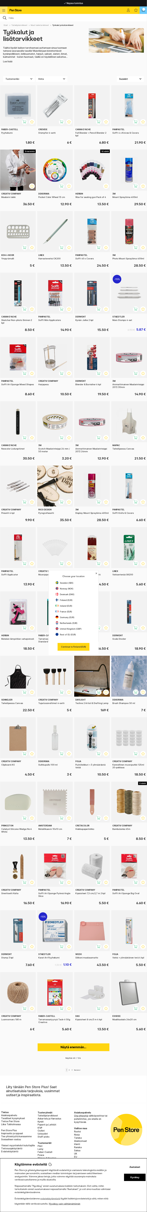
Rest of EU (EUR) (68, 634)
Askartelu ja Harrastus (49, 1118)
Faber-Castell (45, 1152)
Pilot (40, 1146)
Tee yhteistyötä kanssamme (16, 1136)
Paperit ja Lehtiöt (47, 1124)
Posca (41, 1155)
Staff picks (43, 1136)
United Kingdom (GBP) (70, 629)
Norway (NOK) (66, 588)
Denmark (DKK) (67, 594)
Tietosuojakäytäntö (11, 1148)
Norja (77, 1134)
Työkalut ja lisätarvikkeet (63, 25)
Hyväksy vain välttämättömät (64, 1203)
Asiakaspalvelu (9, 1115)
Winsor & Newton (47, 1158)
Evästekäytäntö (9, 1151)
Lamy (40, 1149)
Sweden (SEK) (66, 583)
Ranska (78, 1147)
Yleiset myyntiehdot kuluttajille (18, 1145)
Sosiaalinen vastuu (11, 1139)
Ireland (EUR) (66, 606)
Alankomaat (80, 1141)
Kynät (41, 1121)
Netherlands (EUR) (68, 623)
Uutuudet (43, 1133)
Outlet (41, 1130)
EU (75, 1156)
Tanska (78, 1137)
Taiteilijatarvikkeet (19, 25)
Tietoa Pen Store (10, 1121)
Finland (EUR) (66, 600)
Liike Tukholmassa (11, 1124)
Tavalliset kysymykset (13, 1118)
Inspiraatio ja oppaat (12, 1133)
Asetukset (134, 1167)
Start (6, 25)
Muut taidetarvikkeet (40, 25)
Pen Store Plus (9, 1130)
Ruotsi (77, 1131)
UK (75, 1153)
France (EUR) (66, 611)
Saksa (77, 1150)
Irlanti (77, 1144)
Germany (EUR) (67, 617)
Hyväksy (134, 1177)
